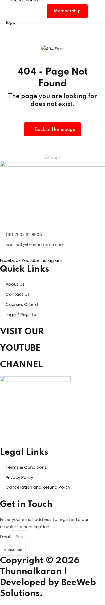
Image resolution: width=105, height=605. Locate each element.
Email (6, 537)
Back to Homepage (55, 130)
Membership (67, 11)
